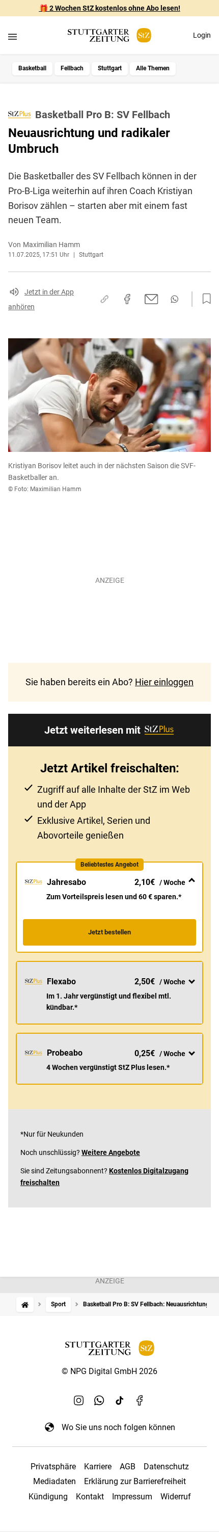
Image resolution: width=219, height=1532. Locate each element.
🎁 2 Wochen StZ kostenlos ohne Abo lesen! (109, 8)
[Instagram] (79, 1400)
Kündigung (48, 1496)
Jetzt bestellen (109, 932)
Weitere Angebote (110, 1152)
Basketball (32, 68)
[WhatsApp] (99, 1400)
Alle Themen (153, 68)
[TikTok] (120, 1400)
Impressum (132, 1496)
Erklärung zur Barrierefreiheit (135, 1481)
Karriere (98, 1466)
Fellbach (72, 68)
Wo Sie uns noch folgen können (118, 1427)
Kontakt (90, 1496)
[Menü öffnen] (12, 36)
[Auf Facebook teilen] (127, 299)
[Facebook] (140, 1400)
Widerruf (175, 1496)
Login (202, 35)
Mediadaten (54, 1481)
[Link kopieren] (104, 299)
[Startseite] (25, 1304)
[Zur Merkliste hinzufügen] (204, 299)
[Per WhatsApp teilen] (174, 299)
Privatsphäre (53, 1466)
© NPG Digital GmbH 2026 (109, 1371)
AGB (127, 1466)
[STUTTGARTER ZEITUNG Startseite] (109, 35)
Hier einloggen (164, 682)
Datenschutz (166, 1466)
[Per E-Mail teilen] (151, 299)
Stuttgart (110, 68)
